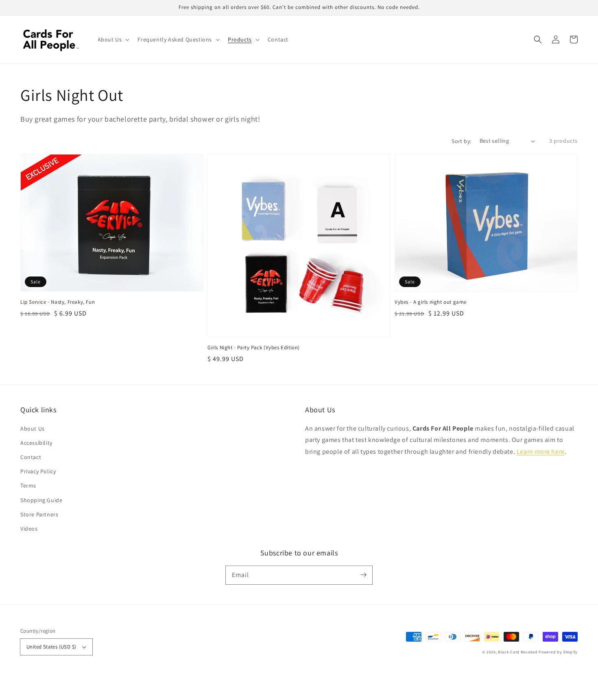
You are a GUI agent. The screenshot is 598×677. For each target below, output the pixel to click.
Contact (30, 457)
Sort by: (461, 141)
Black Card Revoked (518, 652)
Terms (28, 485)
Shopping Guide (41, 500)
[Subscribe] (363, 575)
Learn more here (541, 451)
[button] (538, 39)
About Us (32, 428)
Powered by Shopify (558, 652)
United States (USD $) (51, 646)
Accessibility (36, 442)
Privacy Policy (38, 471)
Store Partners (39, 514)
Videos (29, 528)
